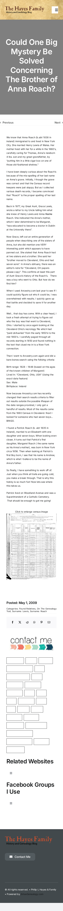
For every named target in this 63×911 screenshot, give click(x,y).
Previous (8, 122)
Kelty (39, 668)
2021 (41, 693)
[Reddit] (27, 622)
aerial (29, 693)
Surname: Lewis (20, 611)
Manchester (15, 660)
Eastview (45, 660)
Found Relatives (27, 608)
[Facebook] (13, 622)
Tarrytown (41, 741)
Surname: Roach (38, 611)
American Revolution (20, 668)
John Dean (14, 693)
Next (57, 122)
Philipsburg (15, 684)
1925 (11, 701)
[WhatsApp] (34, 622)
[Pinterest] (41, 622)
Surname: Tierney (18, 676)
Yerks (37, 676)
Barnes (23, 709)
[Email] (49, 622)
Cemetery (31, 717)
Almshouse (33, 684)
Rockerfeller (15, 725)
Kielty (41, 701)
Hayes (31, 660)
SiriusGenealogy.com (32, 894)
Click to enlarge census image (31, 511)
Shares (37, 709)
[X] (20, 622)
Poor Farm (14, 717)
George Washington (19, 741)
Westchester (15, 749)
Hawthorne (26, 701)
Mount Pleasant (36, 725)
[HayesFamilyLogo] (24, 7)
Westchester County (19, 733)
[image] (31, 632)
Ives (11, 709)
